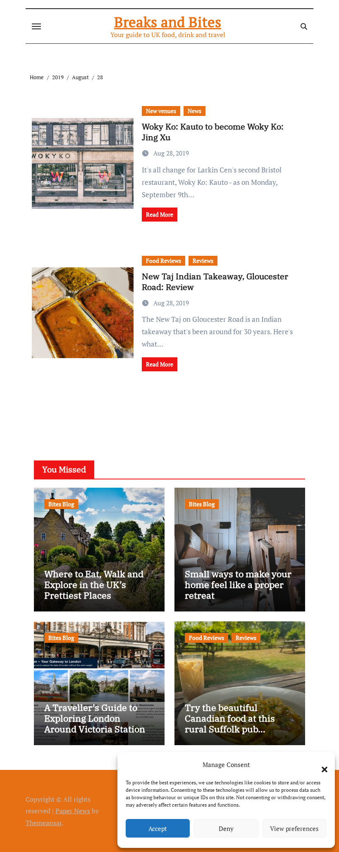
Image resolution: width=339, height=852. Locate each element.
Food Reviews (163, 260)
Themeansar (44, 822)
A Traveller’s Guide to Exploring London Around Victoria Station (94, 718)
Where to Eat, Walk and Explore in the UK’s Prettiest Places (93, 585)
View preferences (294, 828)
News (194, 111)
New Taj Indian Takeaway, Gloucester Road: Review (215, 282)
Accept (157, 828)
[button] (320, 764)
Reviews (203, 260)
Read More (159, 214)
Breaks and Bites (167, 21)
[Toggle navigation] (36, 26)
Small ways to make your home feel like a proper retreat (238, 585)
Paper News (72, 810)
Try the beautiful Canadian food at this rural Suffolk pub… (230, 718)
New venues (161, 111)
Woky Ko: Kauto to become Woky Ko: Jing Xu (213, 132)
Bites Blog (61, 504)
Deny (226, 828)
